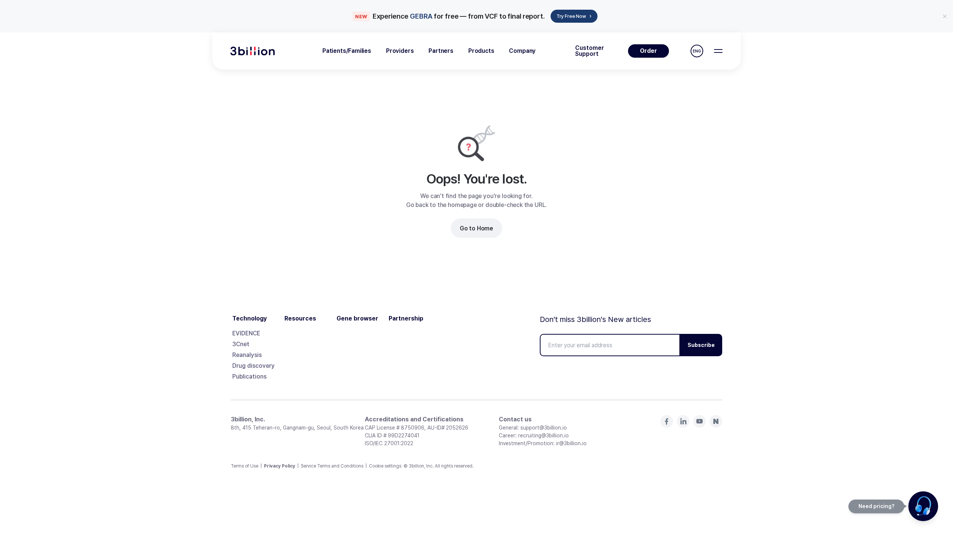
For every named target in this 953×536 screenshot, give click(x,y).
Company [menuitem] (522, 50)
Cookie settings (385, 466)
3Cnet (240, 344)
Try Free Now (574, 15)
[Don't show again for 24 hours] (944, 16)
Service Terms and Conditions (332, 466)
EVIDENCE (246, 333)
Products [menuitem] (481, 50)
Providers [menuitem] (400, 50)
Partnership (406, 319)
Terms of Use (244, 466)
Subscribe (701, 345)
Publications (249, 376)
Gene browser (357, 319)
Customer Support (589, 51)
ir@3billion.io (571, 443)
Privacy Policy (279, 466)
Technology (249, 319)
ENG (697, 51)
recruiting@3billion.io (543, 435)
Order (648, 50)
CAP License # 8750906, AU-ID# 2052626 (416, 428)
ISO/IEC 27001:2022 (389, 443)
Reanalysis (247, 354)
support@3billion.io (543, 428)
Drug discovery (253, 365)
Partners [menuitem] (440, 50)
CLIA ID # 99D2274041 (392, 435)
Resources (300, 319)
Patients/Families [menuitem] (346, 50)
